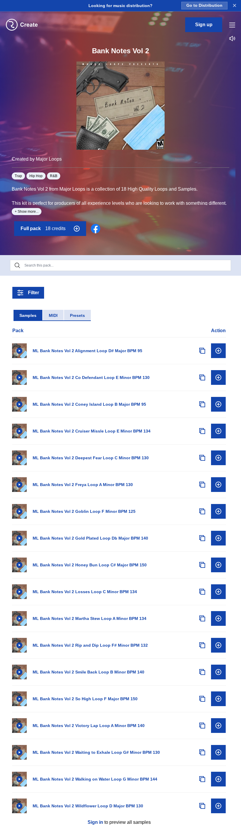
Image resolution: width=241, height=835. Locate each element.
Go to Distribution (204, 5)
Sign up (203, 24)
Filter (33, 292)
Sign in (95, 822)
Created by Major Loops (37, 159)
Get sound (218, 350)
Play (19, 351)
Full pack (43, 228)
